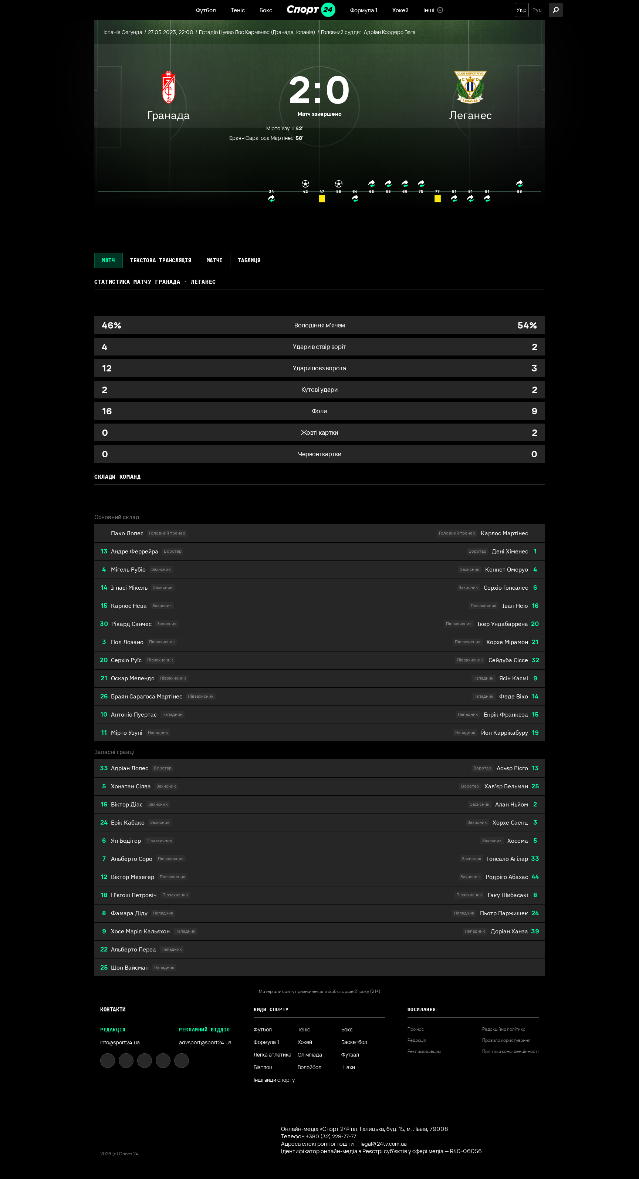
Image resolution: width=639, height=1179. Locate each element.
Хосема (517, 840)
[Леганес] (470, 89)
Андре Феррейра (134, 551)
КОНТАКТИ (113, 1009)
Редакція (417, 1040)
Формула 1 (364, 10)
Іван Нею (515, 606)
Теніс (238, 10)
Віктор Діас (127, 804)
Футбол (206, 10)
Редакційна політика (503, 1029)
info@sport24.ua (120, 1042)
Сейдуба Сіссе (508, 660)
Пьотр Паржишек (504, 913)
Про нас (416, 1029)
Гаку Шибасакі (508, 895)
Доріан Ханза (509, 931)
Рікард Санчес (131, 624)
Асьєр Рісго (512, 768)
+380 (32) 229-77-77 (331, 1136)
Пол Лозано (127, 642)
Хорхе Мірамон (507, 642)
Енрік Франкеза (506, 714)
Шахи (348, 1067)
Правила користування (506, 1040)
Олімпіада (310, 1054)
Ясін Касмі (513, 678)
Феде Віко (513, 696)
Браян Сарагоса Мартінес (146, 696)
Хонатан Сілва (131, 786)
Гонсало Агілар (507, 859)
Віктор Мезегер (132, 877)
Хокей (400, 10)
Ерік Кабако (128, 822)
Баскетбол (354, 1042)
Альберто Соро (131, 859)
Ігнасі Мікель (129, 587)
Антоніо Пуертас (134, 714)
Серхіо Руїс (126, 660)
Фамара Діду (129, 913)
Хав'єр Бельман (506, 786)
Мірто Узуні (126, 732)
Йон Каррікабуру (504, 732)
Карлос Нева (129, 606)
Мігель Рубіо (128, 569)
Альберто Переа (133, 949)
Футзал (350, 1054)
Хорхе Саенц (510, 822)
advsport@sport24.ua (205, 1042)
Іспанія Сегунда (123, 32)
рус (537, 10)
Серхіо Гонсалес (506, 587)
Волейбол (309, 1067)
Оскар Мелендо (133, 678)
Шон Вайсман (130, 967)
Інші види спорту (274, 1079)
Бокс (266, 10)
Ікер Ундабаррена (502, 624)
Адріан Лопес (129, 768)
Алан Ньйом (511, 804)
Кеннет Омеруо (506, 569)
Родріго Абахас (507, 877)
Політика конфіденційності (510, 1051)
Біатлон (263, 1067)
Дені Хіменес (510, 551)
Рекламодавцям (424, 1051)
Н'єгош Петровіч (134, 895)
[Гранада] (168, 89)
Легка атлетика (272, 1054)
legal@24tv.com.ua (384, 1143)
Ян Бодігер (126, 840)
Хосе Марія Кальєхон (140, 931)
